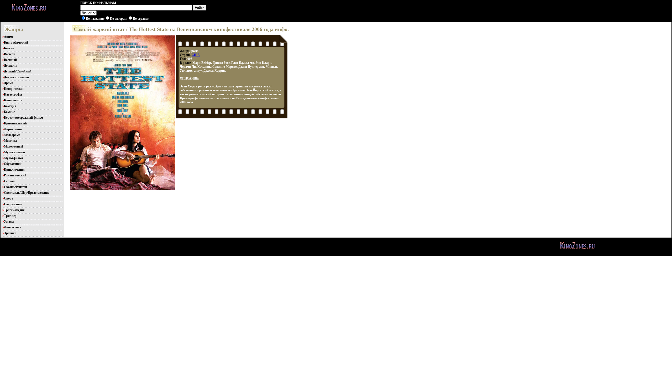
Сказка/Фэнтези (15, 187)
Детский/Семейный (18, 71)
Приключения (14, 169)
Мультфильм (13, 158)
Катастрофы (13, 94)
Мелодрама (12, 135)
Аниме (8, 37)
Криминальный (15, 123)
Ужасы (9, 221)
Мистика (10, 141)
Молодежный (13, 146)
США (196, 55)
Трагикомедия (14, 210)
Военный (10, 60)
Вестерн (9, 54)
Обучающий (13, 164)
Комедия (10, 106)
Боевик (9, 48)
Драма (8, 83)
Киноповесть (13, 100)
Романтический (15, 175)
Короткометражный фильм (23, 117)
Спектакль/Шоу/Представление (26, 193)
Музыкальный (14, 152)
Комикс (9, 112)
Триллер (10, 216)
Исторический (14, 89)
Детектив (10, 65)
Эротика (10, 233)
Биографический (16, 42)
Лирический (13, 129)
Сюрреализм (13, 204)
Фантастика (12, 227)
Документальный (16, 77)
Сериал (9, 181)
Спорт (8, 198)
